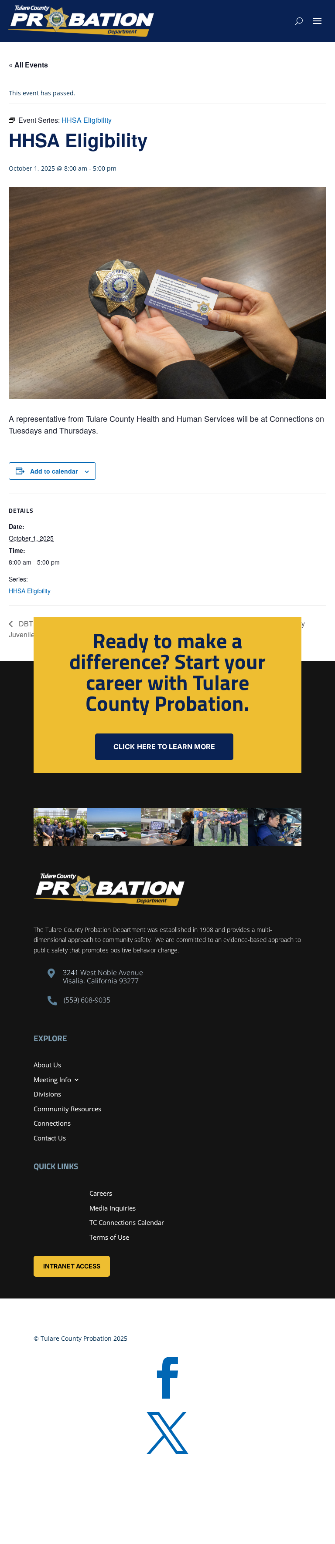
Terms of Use (109, 1237)
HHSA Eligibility (30, 590)
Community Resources (67, 1108)
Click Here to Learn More (164, 746)
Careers (100, 1193)
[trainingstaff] (60, 844)
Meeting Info (52, 1079)
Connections (52, 1123)
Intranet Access (71, 1266)
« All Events (28, 65)
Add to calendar (54, 471)
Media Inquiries (112, 1208)
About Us (47, 1064)
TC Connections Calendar (126, 1222)
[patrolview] (114, 844)
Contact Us (50, 1138)
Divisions (47, 1094)
